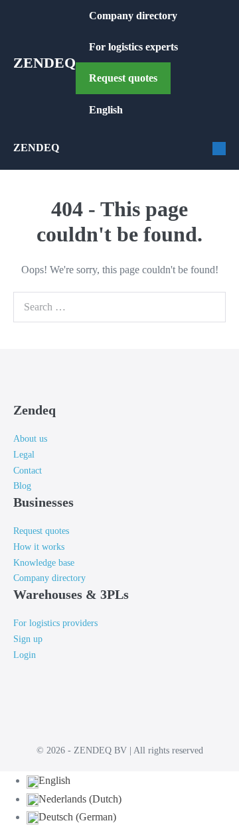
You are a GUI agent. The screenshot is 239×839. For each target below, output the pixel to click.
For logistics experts (135, 46)
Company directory (133, 15)
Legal (24, 455)
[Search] (212, 307)
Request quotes (123, 78)
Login (24, 655)
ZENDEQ (44, 62)
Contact (27, 471)
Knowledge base (43, 563)
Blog (22, 486)
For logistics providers (55, 623)
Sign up (27, 639)
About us (30, 439)
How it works (38, 547)
